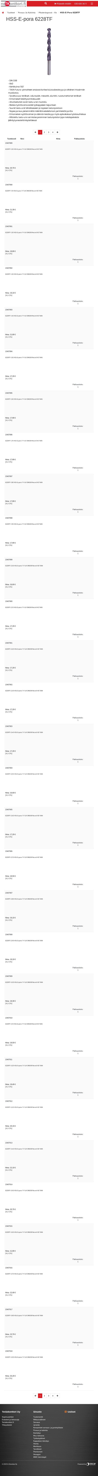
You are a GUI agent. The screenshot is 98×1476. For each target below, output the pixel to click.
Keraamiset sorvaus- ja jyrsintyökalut (48, 1428)
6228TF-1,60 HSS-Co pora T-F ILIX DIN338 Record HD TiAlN (23, 399)
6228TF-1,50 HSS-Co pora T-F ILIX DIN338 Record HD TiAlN (23, 357)
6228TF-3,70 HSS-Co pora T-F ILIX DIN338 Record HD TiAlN (24, 1274)
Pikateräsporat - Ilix (48, 13)
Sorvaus (36, 1422)
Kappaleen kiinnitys (41, 1441)
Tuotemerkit (38, 1417)
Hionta (36, 1444)
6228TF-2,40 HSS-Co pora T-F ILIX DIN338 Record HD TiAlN (24, 732)
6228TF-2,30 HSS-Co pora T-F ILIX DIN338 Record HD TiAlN (24, 691)
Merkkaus (37, 1446)
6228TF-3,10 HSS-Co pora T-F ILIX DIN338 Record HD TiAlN (23, 1024)
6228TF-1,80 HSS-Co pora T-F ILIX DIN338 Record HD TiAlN (23, 482)
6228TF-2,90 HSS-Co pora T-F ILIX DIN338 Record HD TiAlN (24, 941)
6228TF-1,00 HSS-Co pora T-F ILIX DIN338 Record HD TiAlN (23, 149)
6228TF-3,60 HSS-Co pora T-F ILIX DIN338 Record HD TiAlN (24, 1232)
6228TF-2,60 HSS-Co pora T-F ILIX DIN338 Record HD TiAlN (24, 816)
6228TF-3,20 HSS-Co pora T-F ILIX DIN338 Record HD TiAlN (24, 1066)
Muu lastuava (38, 1436)
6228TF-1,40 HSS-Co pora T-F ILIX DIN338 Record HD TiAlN (23, 316)
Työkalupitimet (39, 1438)
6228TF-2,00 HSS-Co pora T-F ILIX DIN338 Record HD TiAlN (24, 566)
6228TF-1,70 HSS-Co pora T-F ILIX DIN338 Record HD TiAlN (23, 441)
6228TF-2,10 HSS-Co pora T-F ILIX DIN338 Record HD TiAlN (23, 607)
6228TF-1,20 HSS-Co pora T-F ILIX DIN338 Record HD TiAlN (23, 232)
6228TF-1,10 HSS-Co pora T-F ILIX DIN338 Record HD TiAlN (23, 191)
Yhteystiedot (7, 1425)
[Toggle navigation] (91, 3)
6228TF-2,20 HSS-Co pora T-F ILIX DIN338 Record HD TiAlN (24, 649)
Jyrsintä (36, 1425)
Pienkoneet (37, 1452)
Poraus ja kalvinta (27, 13)
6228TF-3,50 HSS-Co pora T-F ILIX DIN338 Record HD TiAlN (24, 1191)
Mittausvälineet (39, 1420)
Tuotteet (11, 13)
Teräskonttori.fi (8, 1422)
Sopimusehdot (8, 1417)
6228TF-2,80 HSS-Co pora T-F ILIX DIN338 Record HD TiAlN (24, 899)
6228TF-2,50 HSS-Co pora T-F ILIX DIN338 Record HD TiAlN (24, 774)
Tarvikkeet (37, 1449)
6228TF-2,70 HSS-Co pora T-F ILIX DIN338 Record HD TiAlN (24, 857)
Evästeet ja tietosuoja (10, 1420)
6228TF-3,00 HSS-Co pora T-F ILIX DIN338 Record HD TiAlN (24, 982)
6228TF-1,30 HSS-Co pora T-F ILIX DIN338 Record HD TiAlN (23, 274)
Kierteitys (37, 1433)
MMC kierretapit (39, 1457)
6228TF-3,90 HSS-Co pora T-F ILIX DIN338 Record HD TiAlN (24, 1357)
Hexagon (37, 1454)
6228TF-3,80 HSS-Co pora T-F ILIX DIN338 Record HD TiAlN (24, 1316)
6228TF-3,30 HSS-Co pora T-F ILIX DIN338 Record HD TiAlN (24, 1107)
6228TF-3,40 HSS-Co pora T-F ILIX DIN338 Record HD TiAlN (24, 1149)
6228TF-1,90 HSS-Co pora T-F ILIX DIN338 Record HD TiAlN (23, 524)
